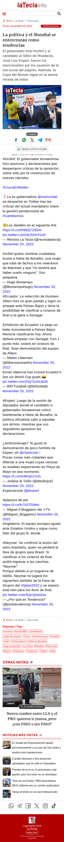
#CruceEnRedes (15, 187)
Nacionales (33, 20)
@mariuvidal (47, 197)
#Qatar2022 (30, 585)
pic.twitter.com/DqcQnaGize (24, 595)
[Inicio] (32, 5)
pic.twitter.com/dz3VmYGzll (24, 235)
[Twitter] (37, 805)
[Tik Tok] (54, 805)
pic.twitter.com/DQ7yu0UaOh (25, 381)
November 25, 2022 (18, 244)
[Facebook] (28, 805)
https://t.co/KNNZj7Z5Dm (22, 230)
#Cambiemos (13, 216)
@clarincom (29, 452)
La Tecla (19, 20)
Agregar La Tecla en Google (34, 149)
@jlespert (31, 490)
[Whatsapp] (11, 805)
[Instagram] (45, 805)
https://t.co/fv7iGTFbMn (21, 505)
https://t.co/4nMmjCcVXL (22, 476)
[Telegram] (19, 805)
